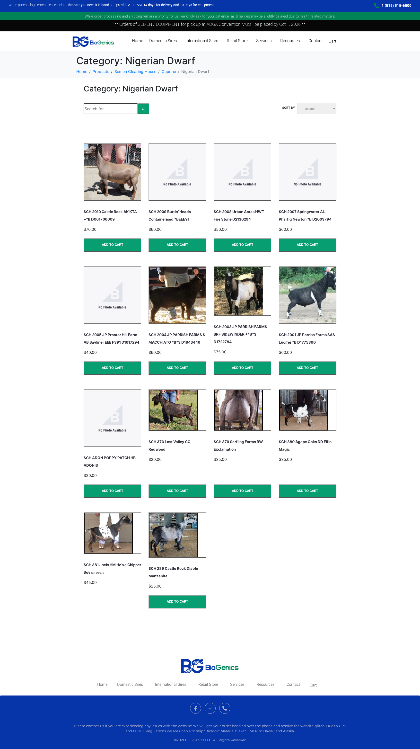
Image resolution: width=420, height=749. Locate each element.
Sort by (288, 107)
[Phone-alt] (224, 708)
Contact (315, 40)
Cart (332, 41)
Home (137, 40)
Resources (290, 40)
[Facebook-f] (195, 708)
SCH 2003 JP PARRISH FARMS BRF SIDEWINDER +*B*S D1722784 (240, 334)
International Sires (201, 40)
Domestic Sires (163, 40)
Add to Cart (112, 245)
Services (264, 40)
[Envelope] (210, 708)
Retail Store (237, 40)
